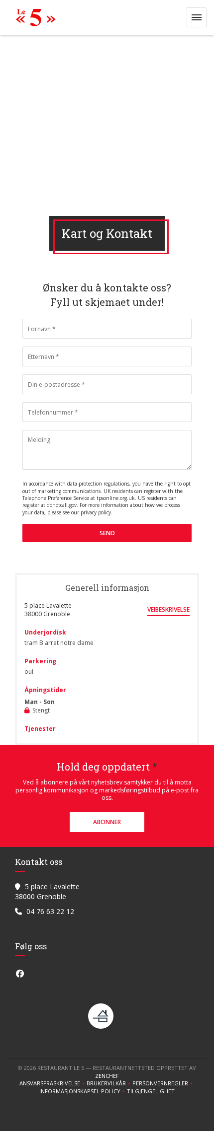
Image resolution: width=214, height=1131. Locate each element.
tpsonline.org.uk (116, 498)
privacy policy (96, 512)
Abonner (107, 822)
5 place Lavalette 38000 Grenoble (48, 609)
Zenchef (107, 1075)
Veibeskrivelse (168, 609)
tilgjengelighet (151, 1091)
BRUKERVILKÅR (109, 1083)
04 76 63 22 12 (50, 911)
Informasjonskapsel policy (83, 1091)
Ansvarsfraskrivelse (53, 1083)
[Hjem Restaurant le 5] (33, 17)
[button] (197, 17)
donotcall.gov (62, 504)
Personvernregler (163, 1083)
